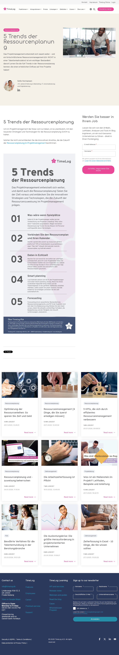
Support (29, 612)
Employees (30, 593)
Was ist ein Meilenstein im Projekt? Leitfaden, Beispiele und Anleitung (97, 480)
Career (28, 599)
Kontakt (84, 2)
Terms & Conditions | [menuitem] (24, 639)
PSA (6, 536)
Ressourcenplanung (11, 30)
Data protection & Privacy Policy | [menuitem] (14, 643)
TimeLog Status (104, 2)
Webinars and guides (58, 595)
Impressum (94, 2)
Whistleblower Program (55, 609)
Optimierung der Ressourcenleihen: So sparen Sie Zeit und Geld (18, 412)
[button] (100, 639)
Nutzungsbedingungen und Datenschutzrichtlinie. (88, 613)
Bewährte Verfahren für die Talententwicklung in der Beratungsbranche (19, 545)
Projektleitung (89, 471)
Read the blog (55, 599)
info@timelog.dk (9, 586)
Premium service (33, 606)
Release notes (55, 590)
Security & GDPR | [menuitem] (8, 639)
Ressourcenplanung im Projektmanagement (26, 143)
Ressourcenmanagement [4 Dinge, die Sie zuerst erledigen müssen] (59, 412)
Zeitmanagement (50, 471)
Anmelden (95, 619)
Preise (45, 9)
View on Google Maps (11, 599)
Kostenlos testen (106, 9)
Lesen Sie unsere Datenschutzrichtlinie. (98, 161)
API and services (56, 586)
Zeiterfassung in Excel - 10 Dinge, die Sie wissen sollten (98, 545)
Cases (52, 603)
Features (29, 587)
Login (114, 2)
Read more (28, 432)
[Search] (94, 9)
